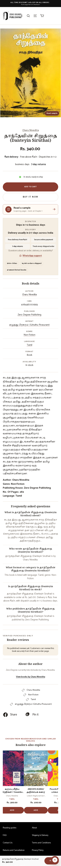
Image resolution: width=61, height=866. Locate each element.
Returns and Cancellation (14, 850)
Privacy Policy (37, 850)
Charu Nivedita (30, 130)
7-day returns (38, 164)
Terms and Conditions (41, 842)
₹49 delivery (11, 157)
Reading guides (9, 827)
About (34, 827)
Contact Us (7, 842)
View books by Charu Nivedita (30, 677)
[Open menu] (35, 15)
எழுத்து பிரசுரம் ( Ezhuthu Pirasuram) (29, 325)
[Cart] (42, 16)
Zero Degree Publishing (29, 315)
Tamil (29, 345)
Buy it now (30, 197)
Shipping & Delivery (40, 835)
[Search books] (28, 16)
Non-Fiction (29, 335)
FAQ (4, 835)
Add (12, 810)
